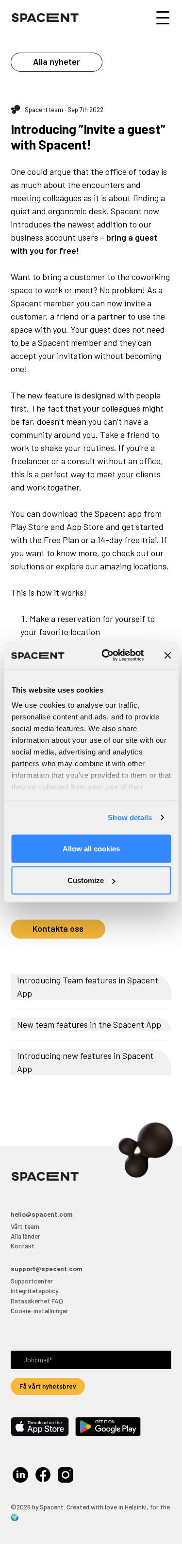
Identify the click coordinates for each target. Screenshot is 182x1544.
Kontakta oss (58, 928)
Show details (130, 817)
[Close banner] (167, 655)
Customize (85, 880)
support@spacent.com (47, 1268)
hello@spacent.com (42, 1214)
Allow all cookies (91, 848)
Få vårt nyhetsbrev (47, 1386)
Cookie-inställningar (39, 1310)
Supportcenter (32, 1281)
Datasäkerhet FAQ (37, 1301)
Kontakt (22, 1246)
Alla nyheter (56, 61)
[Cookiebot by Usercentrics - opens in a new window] (106, 655)
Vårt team (25, 1226)
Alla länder (25, 1236)
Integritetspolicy (34, 1290)
